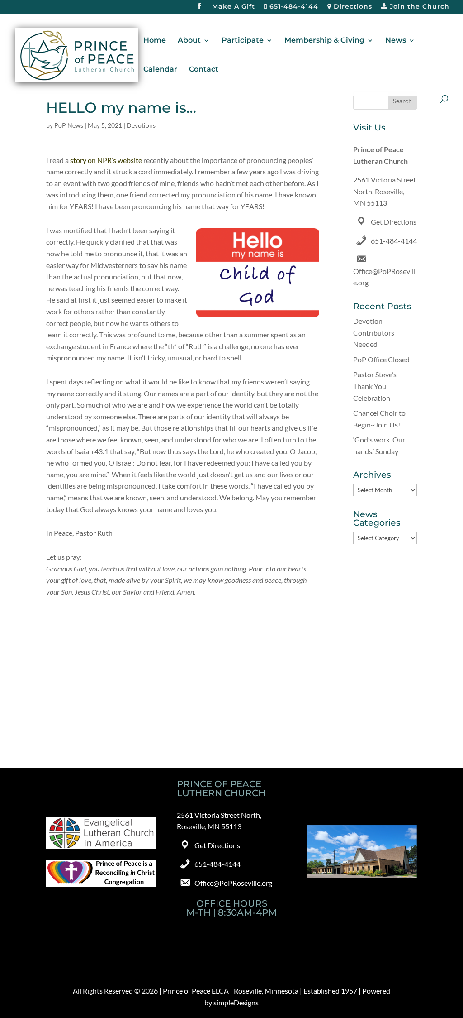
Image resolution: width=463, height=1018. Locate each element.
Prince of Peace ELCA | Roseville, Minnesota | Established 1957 (260, 990)
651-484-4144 (292, 6)
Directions (351, 6)
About (189, 40)
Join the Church (418, 6)
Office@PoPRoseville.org (233, 883)
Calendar (160, 69)
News (395, 40)
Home (154, 40)
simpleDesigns (236, 1002)
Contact (203, 69)
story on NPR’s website (106, 160)
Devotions (141, 125)
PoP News (68, 125)
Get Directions (393, 221)
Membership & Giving (324, 40)
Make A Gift (233, 6)
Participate (243, 40)
